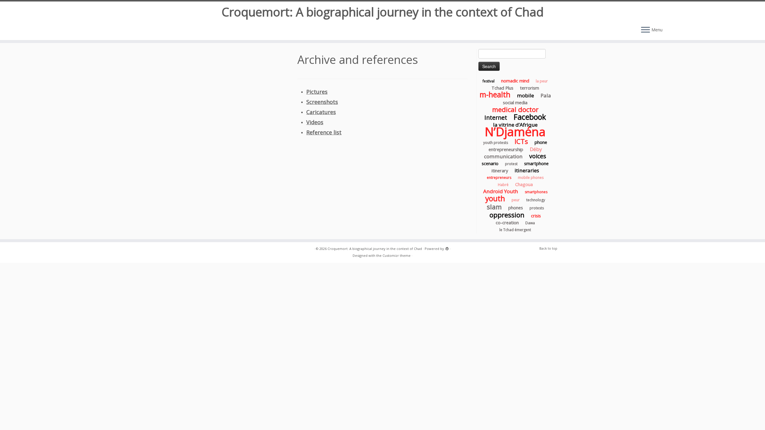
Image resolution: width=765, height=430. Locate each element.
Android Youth (500, 191)
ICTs (521, 141)
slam (494, 206)
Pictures (317, 91)
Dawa (530, 222)
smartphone (536, 163)
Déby (536, 149)
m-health (495, 94)
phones (515, 208)
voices (537, 156)
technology (535, 199)
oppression (506, 214)
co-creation (507, 222)
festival (489, 81)
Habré (503, 184)
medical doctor (515, 109)
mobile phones (531, 177)
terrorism (529, 88)
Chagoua (524, 184)
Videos (314, 122)
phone (541, 142)
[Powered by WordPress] (447, 247)
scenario (490, 163)
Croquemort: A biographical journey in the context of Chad (383, 12)
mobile (525, 95)
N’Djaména (515, 131)
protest (511, 163)
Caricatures (321, 112)
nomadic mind (515, 81)
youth (495, 198)
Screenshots (322, 101)
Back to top (548, 248)
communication (503, 156)
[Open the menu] (645, 30)
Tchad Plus (502, 88)
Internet (495, 117)
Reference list (324, 132)
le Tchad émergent (515, 229)
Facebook (530, 117)
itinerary (500, 170)
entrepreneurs (499, 177)
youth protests (495, 142)
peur (516, 199)
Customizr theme (396, 255)
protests (537, 208)
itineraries (527, 170)
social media (515, 102)
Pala (546, 95)
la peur (542, 81)
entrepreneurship (506, 149)
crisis (536, 216)
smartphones (536, 191)
